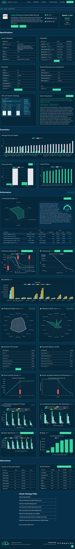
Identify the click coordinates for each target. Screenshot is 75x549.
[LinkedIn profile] (66, 543)
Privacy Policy (53, 544)
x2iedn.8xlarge (5, 480)
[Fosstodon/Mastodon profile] (70, 543)
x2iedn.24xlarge (6, 483)
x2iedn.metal (5, 488)
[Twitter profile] (73, 543)
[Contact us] (58, 543)
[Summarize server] (72, 546)
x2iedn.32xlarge (6, 485)
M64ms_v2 (43, 485)
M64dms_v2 (43, 477)
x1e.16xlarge (43, 472)
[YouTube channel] (68, 543)
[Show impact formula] (70, 232)
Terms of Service (46, 544)
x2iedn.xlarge (5, 472)
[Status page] (64, 543)
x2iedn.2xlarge (5, 475)
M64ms (42, 483)
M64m (42, 480)
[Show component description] (14, 234)
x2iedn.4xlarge (5, 478)
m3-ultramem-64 (44, 475)
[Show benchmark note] (19, 238)
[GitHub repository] (60, 543)
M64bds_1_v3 (43, 488)
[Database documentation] (62, 543)
